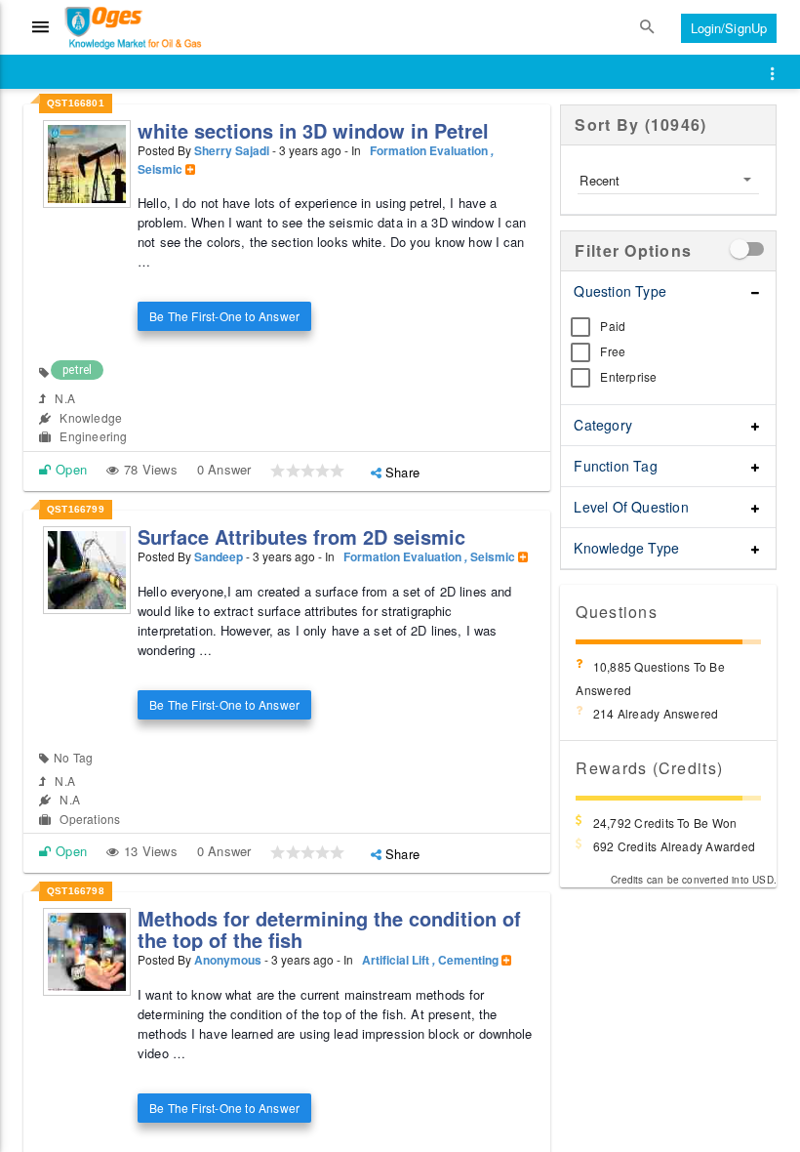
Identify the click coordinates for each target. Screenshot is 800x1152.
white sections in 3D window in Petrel (313, 130)
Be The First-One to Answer (224, 316)
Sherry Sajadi (231, 150)
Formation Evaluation (432, 150)
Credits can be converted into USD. (694, 879)
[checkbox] (751, 249)
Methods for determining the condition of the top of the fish (329, 929)
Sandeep (218, 556)
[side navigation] (40, 27)
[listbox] (668, 179)
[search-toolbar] (647, 27)
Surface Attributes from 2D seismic (301, 536)
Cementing (469, 959)
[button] (277, 470)
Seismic (161, 169)
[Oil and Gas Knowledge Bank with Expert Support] (110, 28)
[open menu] (772, 74)
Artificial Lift (398, 959)
